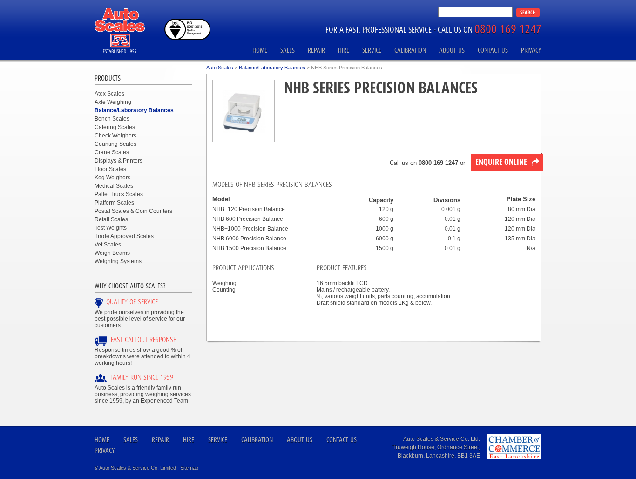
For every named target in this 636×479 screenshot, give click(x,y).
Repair (316, 50)
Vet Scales (108, 244)
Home (259, 50)
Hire (343, 50)
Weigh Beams (112, 253)
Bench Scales (112, 119)
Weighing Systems (118, 261)
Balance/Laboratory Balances (134, 110)
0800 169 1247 (507, 28)
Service (371, 50)
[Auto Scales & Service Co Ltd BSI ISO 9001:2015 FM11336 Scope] (187, 38)
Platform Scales (114, 202)
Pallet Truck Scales (119, 194)
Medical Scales (114, 186)
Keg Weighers (112, 177)
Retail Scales (111, 219)
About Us (452, 50)
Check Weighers (115, 135)
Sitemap (189, 468)
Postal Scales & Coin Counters (133, 211)
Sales (287, 50)
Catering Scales (115, 127)
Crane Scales (112, 152)
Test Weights (111, 228)
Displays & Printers (118, 160)
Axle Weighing (113, 102)
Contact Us (493, 50)
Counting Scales (115, 144)
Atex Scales (109, 93)
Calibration (410, 50)
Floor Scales (110, 169)
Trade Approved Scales (124, 236)
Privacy (531, 50)
